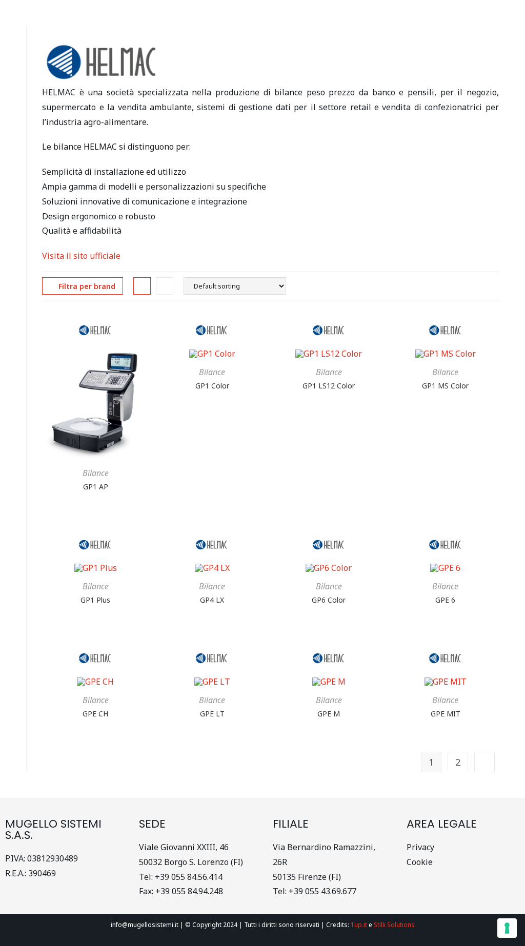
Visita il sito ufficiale (81, 255)
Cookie (421, 862)
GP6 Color (329, 600)
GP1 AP (95, 486)
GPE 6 (445, 600)
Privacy (420, 847)
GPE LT (212, 713)
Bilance (96, 473)
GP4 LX (212, 600)
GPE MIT (445, 713)
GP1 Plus (95, 600)
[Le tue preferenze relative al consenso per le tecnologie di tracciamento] (507, 928)
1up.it (359, 924)
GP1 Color (212, 385)
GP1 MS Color (445, 385)
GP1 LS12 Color (328, 385)
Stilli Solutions (394, 924)
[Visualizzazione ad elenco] (164, 286)
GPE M (328, 713)
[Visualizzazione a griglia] (142, 286)
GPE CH (95, 713)
